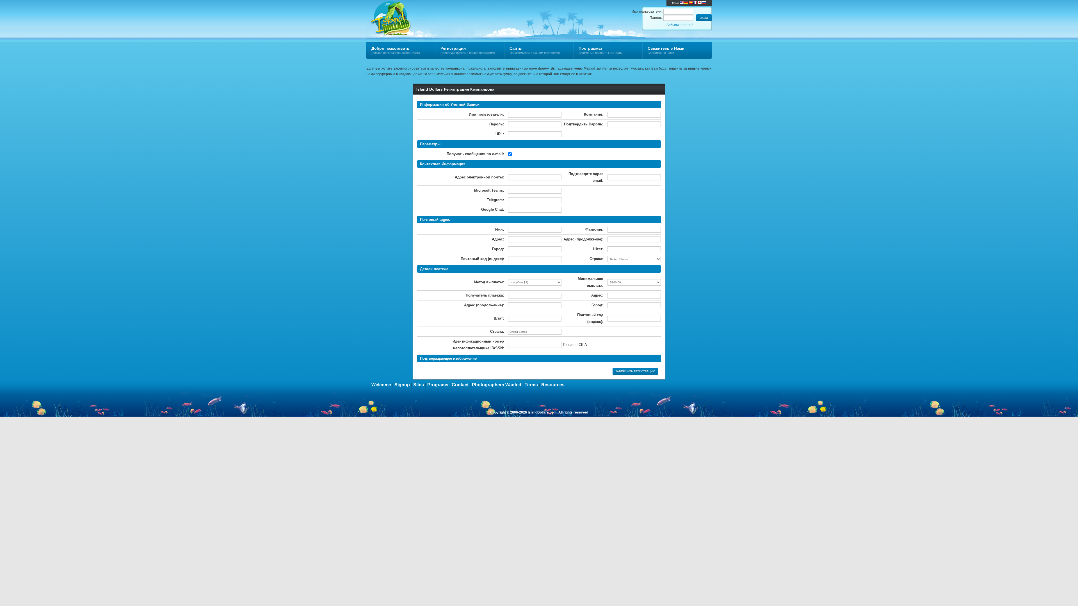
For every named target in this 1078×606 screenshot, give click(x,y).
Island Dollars (433, 13)
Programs (437, 384)
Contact (460, 384)
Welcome (381, 384)
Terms (531, 384)
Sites (418, 384)
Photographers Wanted (496, 384)
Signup (402, 384)
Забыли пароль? (679, 25)
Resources (553, 384)
